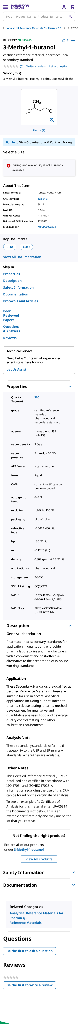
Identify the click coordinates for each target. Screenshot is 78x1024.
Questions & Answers (11, 328)
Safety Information (18, 287)
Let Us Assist (16, 369)
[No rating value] (11, 66)
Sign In (10, 142)
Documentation (15, 294)
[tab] (37, 28)
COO (26, 247)
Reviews (10, 338)
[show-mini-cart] (72, 6)
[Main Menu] (5, 7)
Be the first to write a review (31, 986)
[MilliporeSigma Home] (20, 6)
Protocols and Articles (20, 301)
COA (9, 247)
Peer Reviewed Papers (11, 315)
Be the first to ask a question (30, 951)
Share (71, 40)
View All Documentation (22, 257)
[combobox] (39, 16)
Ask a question (58, 66)
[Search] (70, 16)
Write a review (36, 66)
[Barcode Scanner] (64, 6)
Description (12, 280)
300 (36, 397)
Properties (11, 274)
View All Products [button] (39, 859)
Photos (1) (39, 130)
